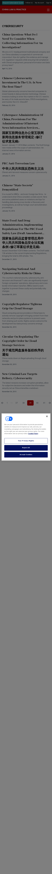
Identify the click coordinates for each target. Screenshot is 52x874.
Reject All (26, 448)
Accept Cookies (26, 455)
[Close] (47, 416)
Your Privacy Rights (26, 441)
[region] (26, 437)
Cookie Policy (33, 434)
